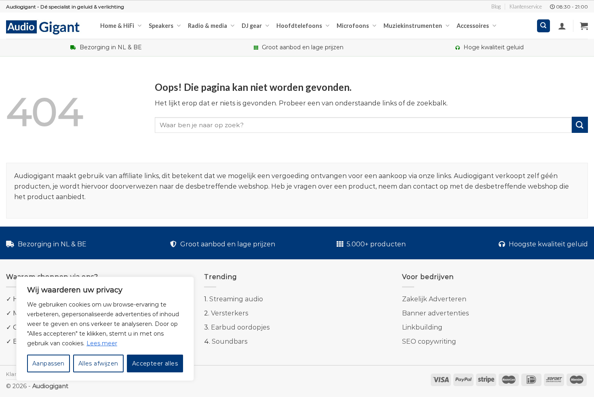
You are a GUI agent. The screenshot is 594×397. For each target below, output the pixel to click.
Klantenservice (526, 6)
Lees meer (101, 343)
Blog (496, 6)
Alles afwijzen (98, 363)
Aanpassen (48, 363)
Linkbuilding (422, 327)
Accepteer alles (155, 363)
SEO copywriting (429, 341)
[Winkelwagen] (584, 26)
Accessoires (473, 25)
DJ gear (252, 25)
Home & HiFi (117, 25)
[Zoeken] (543, 26)
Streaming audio (236, 299)
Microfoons (353, 25)
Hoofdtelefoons (299, 25)
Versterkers (229, 313)
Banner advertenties (435, 313)
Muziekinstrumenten (412, 25)
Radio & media (207, 25)
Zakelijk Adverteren (434, 299)
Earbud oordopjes (240, 327)
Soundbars (229, 341)
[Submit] (580, 124)
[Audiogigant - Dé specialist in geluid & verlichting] (47, 26)
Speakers (161, 25)
